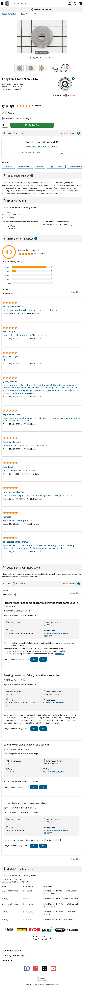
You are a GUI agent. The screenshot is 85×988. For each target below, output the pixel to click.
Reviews (40, 166)
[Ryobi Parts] (34, 930)
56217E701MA (49, 772)
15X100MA (47, 833)
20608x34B (27, 898)
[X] (44, 968)
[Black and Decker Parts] (9, 930)
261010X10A (28, 904)
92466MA (64, 633)
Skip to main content (41, 12)
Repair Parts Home (9, 14)
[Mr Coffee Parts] (72, 930)
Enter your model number (31, 153)
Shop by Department (14, 955)
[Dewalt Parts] (21, 930)
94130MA (47, 633)
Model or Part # (19, 3)
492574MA (47, 636)
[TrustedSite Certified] (41, 979)
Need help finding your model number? (41, 147)
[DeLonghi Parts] (60, 930)
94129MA (56, 633)
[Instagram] (35, 968)
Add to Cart (34, 125)
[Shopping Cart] (80, 3)
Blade (23, 14)
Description (8, 166)
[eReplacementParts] (7, 3)
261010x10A (28, 919)
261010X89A (28, 912)
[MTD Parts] (47, 930)
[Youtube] (53, 968)
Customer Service (12, 950)
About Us (7, 960)
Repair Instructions (56, 166)
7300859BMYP (58, 702)
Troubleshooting (24, 166)
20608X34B (27, 891)
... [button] (58, 653)
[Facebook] (27, 968)
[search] (69, 3)
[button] (2, 3)
